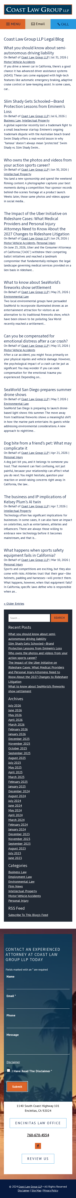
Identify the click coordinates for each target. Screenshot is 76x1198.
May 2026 (15, 715)
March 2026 (16, 724)
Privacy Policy (50, 1190)
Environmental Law (16, 297)
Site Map (36, 1190)
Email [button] (40, 24)
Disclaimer (13, 1062)
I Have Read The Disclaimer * (32, 1071)
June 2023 (15, 858)
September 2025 (19, 753)
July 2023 (14, 853)
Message (13, 1035)
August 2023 (17, 848)
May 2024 (15, 810)
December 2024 (19, 791)
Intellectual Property (35, 120)
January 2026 (17, 734)
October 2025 (17, 748)
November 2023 (19, 839)
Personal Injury (46, 243)
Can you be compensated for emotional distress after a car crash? (36, 338)
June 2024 (15, 805)
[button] (12, 23)
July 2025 (14, 763)
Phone (11, 1015)
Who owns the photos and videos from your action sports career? (38, 162)
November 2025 (19, 743)
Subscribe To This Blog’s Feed (28, 915)
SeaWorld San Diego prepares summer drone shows (37, 392)
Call (65, 24)
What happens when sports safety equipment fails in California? (34, 552)
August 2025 (17, 758)
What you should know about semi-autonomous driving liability (35, 50)
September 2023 (19, 844)
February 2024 (18, 824)
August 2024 (17, 796)
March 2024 (16, 820)
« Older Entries (14, 604)
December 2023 (19, 834)
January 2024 (17, 829)
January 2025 (17, 786)
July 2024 (14, 801)
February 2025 (18, 782)
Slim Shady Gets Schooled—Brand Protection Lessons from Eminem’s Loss (34, 106)
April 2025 (15, 772)
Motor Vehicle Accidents (19, 62)
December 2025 (19, 739)
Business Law (12, 120)
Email (11, 996)
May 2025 (15, 767)
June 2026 (15, 710)
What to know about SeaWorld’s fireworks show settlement (32, 284)
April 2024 (15, 815)
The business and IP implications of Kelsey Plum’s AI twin (35, 499)
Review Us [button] (38, 1159)
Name (10, 976)
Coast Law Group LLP (35, 57)
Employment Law (20, 877)
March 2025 (16, 777)
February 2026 (18, 729)
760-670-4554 (38, 1135)
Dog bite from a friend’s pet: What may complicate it (38, 445)
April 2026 (15, 720)
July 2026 (14, 705)
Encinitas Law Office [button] (38, 1123)
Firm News (15, 886)
